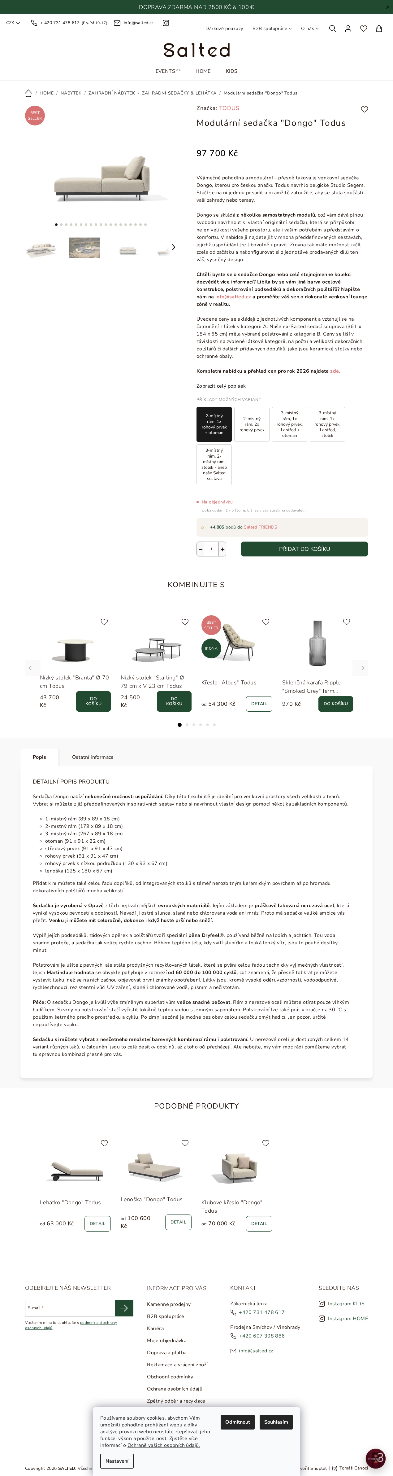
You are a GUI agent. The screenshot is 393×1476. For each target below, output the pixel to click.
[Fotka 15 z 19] (125, 224)
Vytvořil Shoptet (310, 1468)
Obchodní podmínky (170, 1376)
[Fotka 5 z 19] (76, 224)
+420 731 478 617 (262, 1312)
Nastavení (117, 1461)
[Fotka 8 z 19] (91, 224)
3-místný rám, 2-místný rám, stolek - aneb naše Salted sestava (214, 464)
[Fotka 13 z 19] (115, 224)
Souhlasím (276, 1422)
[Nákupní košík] (379, 28)
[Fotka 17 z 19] (135, 224)
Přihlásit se (124, 1308)
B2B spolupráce (270, 28)
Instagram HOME (348, 1318)
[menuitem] (168, 71)
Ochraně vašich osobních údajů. (163, 1445)
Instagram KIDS (346, 1303)
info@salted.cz (233, 296)
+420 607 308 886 (262, 1336)
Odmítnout (237, 1422)
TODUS (229, 108)
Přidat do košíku (304, 549)
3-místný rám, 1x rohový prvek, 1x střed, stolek (327, 424)
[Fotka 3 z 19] (66, 224)
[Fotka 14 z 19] (120, 224)
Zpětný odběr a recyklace (176, 1401)
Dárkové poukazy (224, 28)
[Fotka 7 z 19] (86, 224)
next (360, 668)
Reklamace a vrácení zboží (177, 1364)
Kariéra (155, 1328)
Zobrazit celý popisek (221, 386)
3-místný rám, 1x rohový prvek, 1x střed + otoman (290, 424)
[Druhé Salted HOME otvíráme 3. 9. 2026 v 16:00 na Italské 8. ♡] (376, 1459)
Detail (259, 704)
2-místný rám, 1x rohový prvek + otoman (214, 424)
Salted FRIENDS (260, 527)
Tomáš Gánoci (353, 1468)
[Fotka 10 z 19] (101, 224)
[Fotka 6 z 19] (81, 224)
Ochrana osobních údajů (174, 1389)
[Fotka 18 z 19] (140, 224)
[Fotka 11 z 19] (106, 224)
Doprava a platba (166, 1352)
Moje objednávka (166, 1340)
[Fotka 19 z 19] (145, 224)
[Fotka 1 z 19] (56, 224)
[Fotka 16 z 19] (130, 224)
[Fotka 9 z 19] (96, 224)
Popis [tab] (39, 757)
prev (33, 668)
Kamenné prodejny (169, 1304)
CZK (10, 23)
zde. (335, 371)
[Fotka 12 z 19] (111, 224)
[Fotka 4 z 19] (71, 224)
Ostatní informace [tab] (93, 757)
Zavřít (232, 561)
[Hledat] (332, 28)
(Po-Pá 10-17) (73, 23)
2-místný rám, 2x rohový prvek (252, 424)
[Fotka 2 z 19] (61, 224)
